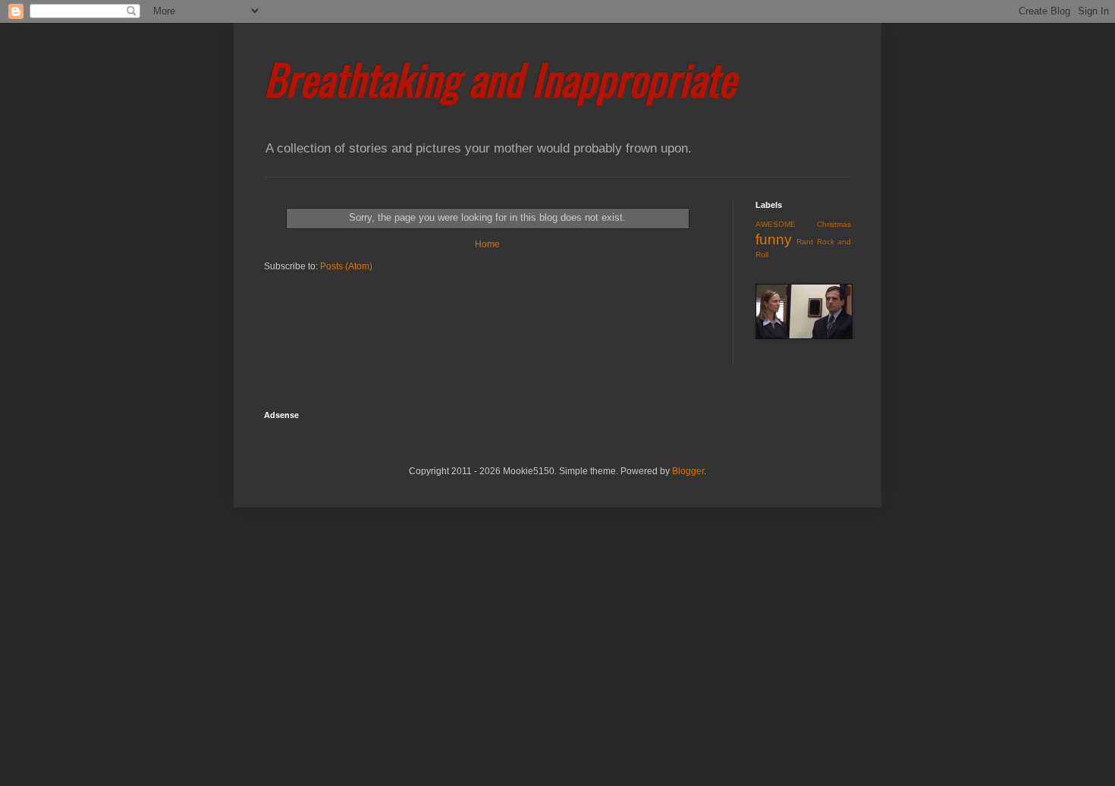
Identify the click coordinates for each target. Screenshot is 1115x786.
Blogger (688, 471)
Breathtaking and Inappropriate (500, 78)
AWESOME (775, 224)
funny (773, 239)
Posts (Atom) (346, 266)
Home (487, 244)
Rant (804, 241)
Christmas (834, 224)
